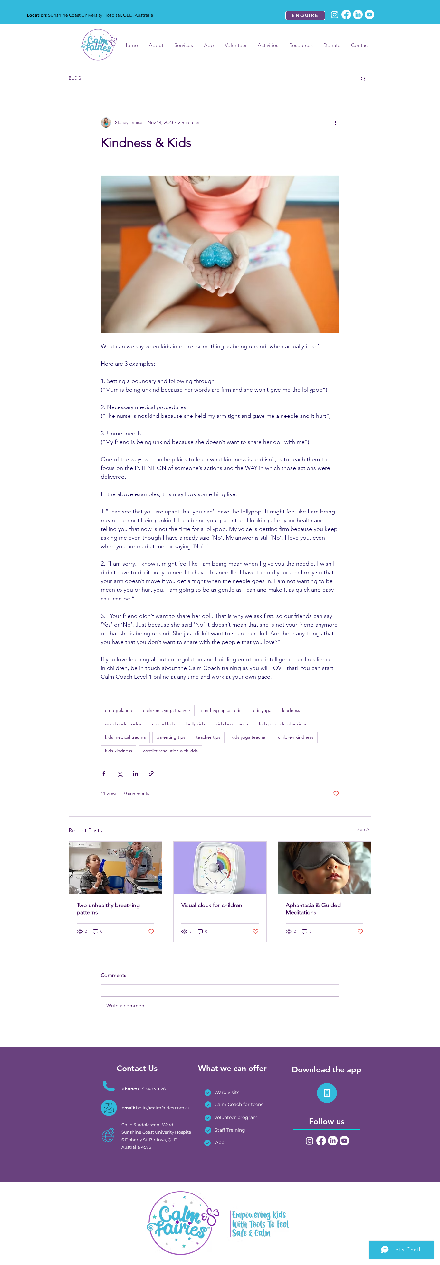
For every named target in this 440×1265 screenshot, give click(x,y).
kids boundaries (232, 724)
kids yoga (261, 710)
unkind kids (163, 724)
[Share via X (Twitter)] (120, 774)
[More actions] (335, 122)
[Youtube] (369, 14)
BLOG (75, 78)
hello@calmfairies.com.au (163, 1107)
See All (364, 829)
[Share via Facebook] (104, 774)
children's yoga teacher (166, 710)
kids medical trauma (125, 737)
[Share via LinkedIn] (135, 774)
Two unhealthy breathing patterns (108, 909)
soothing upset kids (221, 710)
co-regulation (118, 710)
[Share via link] (151, 774)
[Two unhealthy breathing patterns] (115, 868)
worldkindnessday (123, 724)
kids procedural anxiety (282, 724)
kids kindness (118, 750)
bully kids (195, 724)
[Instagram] (335, 14)
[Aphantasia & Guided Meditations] (324, 868)
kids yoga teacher (249, 737)
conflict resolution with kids (170, 750)
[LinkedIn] (358, 14)
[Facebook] (346, 14)
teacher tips (208, 737)
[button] (363, 78)
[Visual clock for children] (220, 868)
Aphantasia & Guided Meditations (313, 909)
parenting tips (171, 737)
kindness (291, 710)
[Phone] (327, 1093)
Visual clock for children (211, 905)
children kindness (295, 737)
